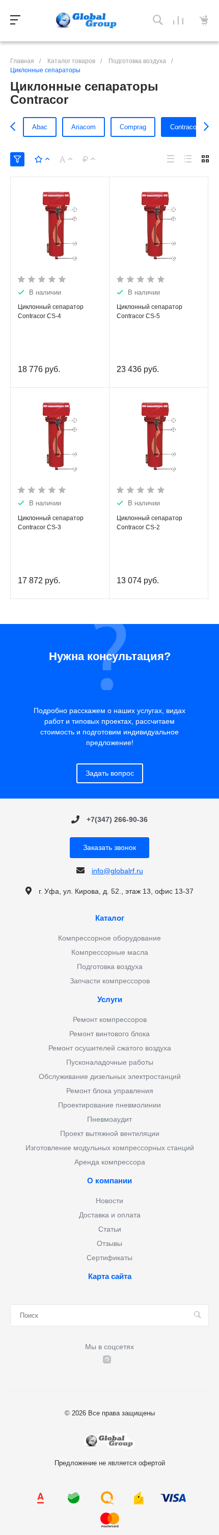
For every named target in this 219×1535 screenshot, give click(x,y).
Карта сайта (109, 1276)
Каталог (109, 918)
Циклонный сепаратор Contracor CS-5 (149, 311)
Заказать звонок (109, 847)
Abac (39, 127)
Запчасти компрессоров (110, 981)
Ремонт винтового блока (109, 1034)
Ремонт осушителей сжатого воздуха (109, 1048)
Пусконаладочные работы (109, 1062)
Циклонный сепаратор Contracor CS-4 (51, 311)
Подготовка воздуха (110, 966)
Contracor (184, 127)
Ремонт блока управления (109, 1091)
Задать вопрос (110, 773)
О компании (109, 1181)
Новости (109, 1201)
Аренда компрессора (109, 1162)
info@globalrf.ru (117, 871)
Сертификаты (109, 1258)
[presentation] (15, 127)
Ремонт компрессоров (110, 1019)
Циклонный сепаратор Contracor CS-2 (149, 523)
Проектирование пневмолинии (109, 1105)
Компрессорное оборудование (109, 938)
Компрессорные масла (109, 952)
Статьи (109, 1229)
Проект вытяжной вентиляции (109, 1133)
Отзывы (109, 1243)
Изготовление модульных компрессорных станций (109, 1148)
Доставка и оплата (110, 1215)
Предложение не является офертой (86, 20)
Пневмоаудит (109, 1119)
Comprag (133, 127)
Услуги (109, 1000)
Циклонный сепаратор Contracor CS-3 (51, 523)
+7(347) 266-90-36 (117, 819)
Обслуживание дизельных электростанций (110, 1076)
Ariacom (83, 127)
